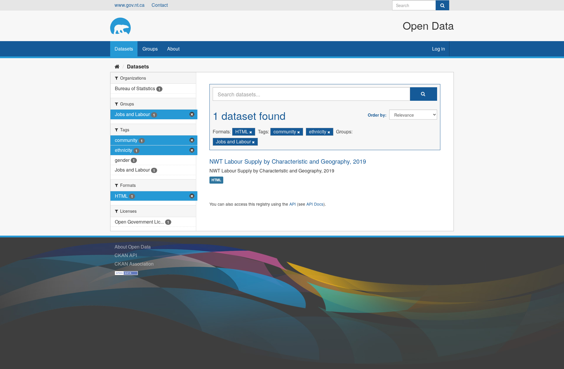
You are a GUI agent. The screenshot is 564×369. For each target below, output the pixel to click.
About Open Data (133, 246)
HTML (216, 180)
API (292, 204)
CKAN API (126, 255)
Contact (160, 4)
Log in (438, 48)
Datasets (124, 48)
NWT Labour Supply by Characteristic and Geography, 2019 (287, 161)
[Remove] (250, 132)
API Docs (314, 204)
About (173, 48)
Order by (376, 115)
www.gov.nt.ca (130, 4)
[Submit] (442, 5)
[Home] (117, 66)
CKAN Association (134, 263)
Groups (150, 48)
